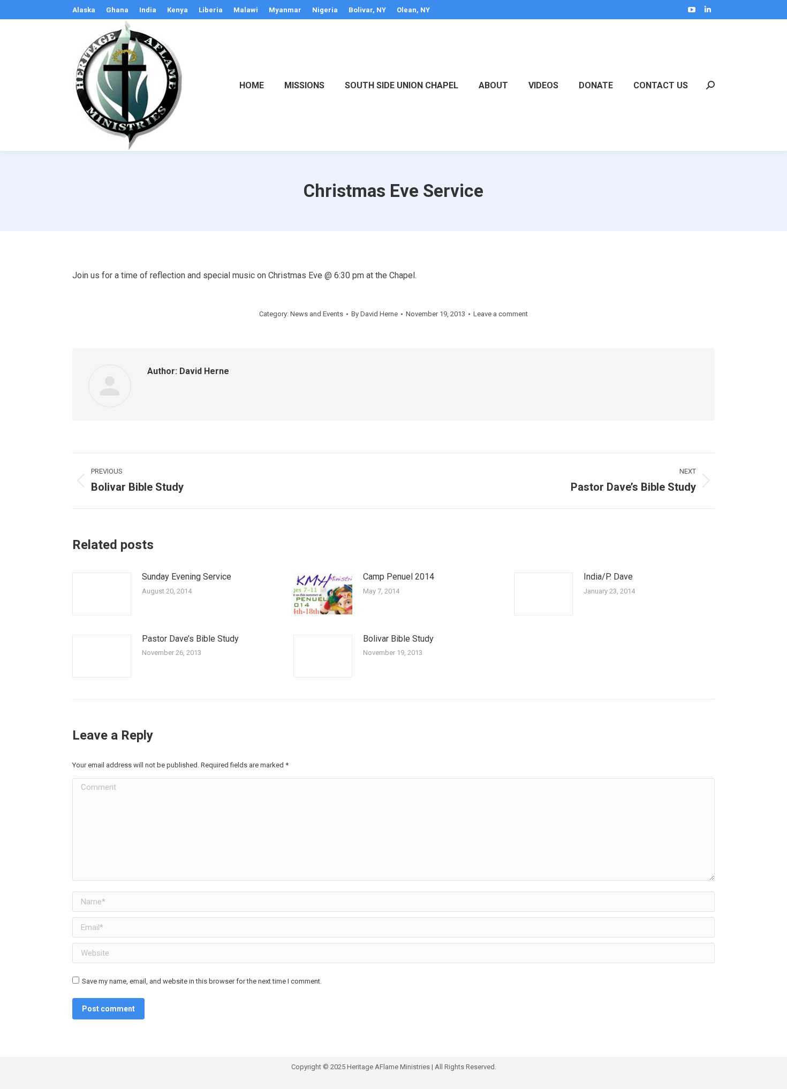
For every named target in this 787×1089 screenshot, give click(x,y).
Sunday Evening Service (186, 577)
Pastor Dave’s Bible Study (190, 639)
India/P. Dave (608, 577)
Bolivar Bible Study (398, 639)
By (374, 314)
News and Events (316, 314)
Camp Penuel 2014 (398, 577)
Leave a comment (500, 314)
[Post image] (101, 594)
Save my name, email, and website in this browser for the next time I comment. (202, 981)
